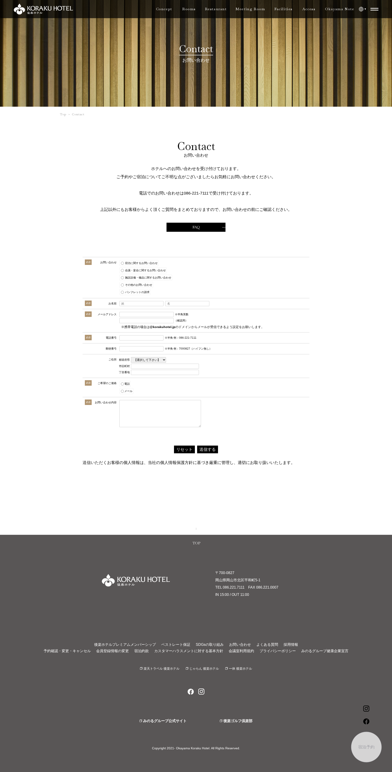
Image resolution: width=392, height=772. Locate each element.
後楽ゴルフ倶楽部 (237, 721)
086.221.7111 (234, 587)
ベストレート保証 (175, 644)
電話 (127, 383)
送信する (207, 449)
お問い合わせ (240, 644)
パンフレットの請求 (136, 292)
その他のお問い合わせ (138, 284)
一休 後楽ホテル (240, 668)
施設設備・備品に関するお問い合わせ (147, 277)
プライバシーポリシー (278, 651)
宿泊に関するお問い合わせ (141, 263)
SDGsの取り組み (210, 644)
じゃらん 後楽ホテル (204, 668)
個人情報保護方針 (176, 462)
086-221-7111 (196, 193)
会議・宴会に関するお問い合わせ (145, 270)
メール (128, 391)
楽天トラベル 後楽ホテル (161, 668)
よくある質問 (267, 644)
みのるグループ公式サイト (165, 721)
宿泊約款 (141, 651)
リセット (184, 449)
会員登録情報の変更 (112, 651)
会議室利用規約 (241, 651)
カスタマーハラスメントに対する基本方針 (188, 651)
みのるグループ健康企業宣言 (324, 651)
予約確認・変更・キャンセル (67, 651)
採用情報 (291, 644)
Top (63, 114)
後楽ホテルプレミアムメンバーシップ (125, 644)
